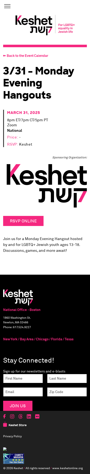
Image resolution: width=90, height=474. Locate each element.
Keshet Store (18, 425)
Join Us (18, 405)
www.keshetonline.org (67, 468)
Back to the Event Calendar (27, 55)
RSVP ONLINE (23, 220)
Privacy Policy (12, 436)
